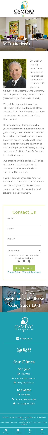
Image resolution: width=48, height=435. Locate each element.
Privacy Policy (14, 272)
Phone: (25, 378)
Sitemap (24, 424)
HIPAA (45, 422)
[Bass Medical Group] (24, 350)
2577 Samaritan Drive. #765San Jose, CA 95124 (24, 395)
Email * (10, 228)
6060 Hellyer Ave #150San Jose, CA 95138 (24, 374)
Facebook (26, 338)
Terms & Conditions (31, 272)
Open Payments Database (9, 422)
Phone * (11, 239)
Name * (10, 218)
